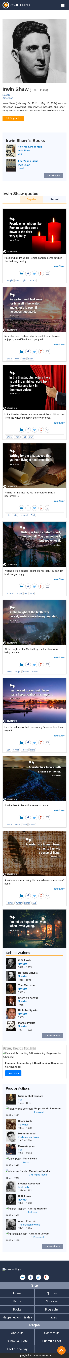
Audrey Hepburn (37, 1208)
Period (26, 672)
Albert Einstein (27, 1221)
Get (25, 593)
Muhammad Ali (27, 1133)
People (10, 280)
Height (18, 672)
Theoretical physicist (29, 1224)
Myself (16, 750)
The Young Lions (28, 161)
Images (52, 1317)
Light (24, 280)
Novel (21, 168)
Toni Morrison (26, 985)
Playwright (23, 1124)
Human (10, 903)
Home (17, 1293)
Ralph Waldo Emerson (47, 1108)
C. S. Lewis (24, 960)
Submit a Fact (51, 1341)
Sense (32, 824)
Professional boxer (28, 1137)
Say (8, 750)
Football (10, 593)
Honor (17, 824)
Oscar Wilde (25, 1121)
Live (25, 824)
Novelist (7, 94)
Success (52, 1301)
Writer (9, 359)
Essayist (39, 1112)
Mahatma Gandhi (39, 1171)
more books (53, 175)
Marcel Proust (26, 1022)
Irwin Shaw (24, 150)
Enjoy (30, 359)
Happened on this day (17, 1317)
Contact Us (51, 1333)
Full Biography (13, 118)
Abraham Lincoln (39, 1233)
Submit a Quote (17, 1341)
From (17, 437)
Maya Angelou (26, 1146)
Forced (25, 750)
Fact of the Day (17, 1349)
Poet (20, 1099)
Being (9, 672)
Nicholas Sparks (28, 1010)
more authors (52, 1035)
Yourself (24, 515)
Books (17, 1309)
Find (33, 515)
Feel (24, 359)
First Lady (23, 1187)
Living (15, 515)
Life (20, 153)
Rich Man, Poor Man (30, 146)
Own (31, 437)
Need (17, 359)
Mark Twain (30, 1158)
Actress (32, 1212)
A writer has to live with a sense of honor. (26, 805)
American (8, 98)
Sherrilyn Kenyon (28, 997)
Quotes (52, 1293)
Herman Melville (28, 972)
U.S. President (36, 1237)
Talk (24, 437)
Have (32, 750)
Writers (35, 672)
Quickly (32, 280)
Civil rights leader (38, 1174)
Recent (54, 199)
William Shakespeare (30, 1096)
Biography (51, 1309)
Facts (17, 1301)
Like (17, 280)
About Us (17, 1333)
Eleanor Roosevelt (29, 1183)
